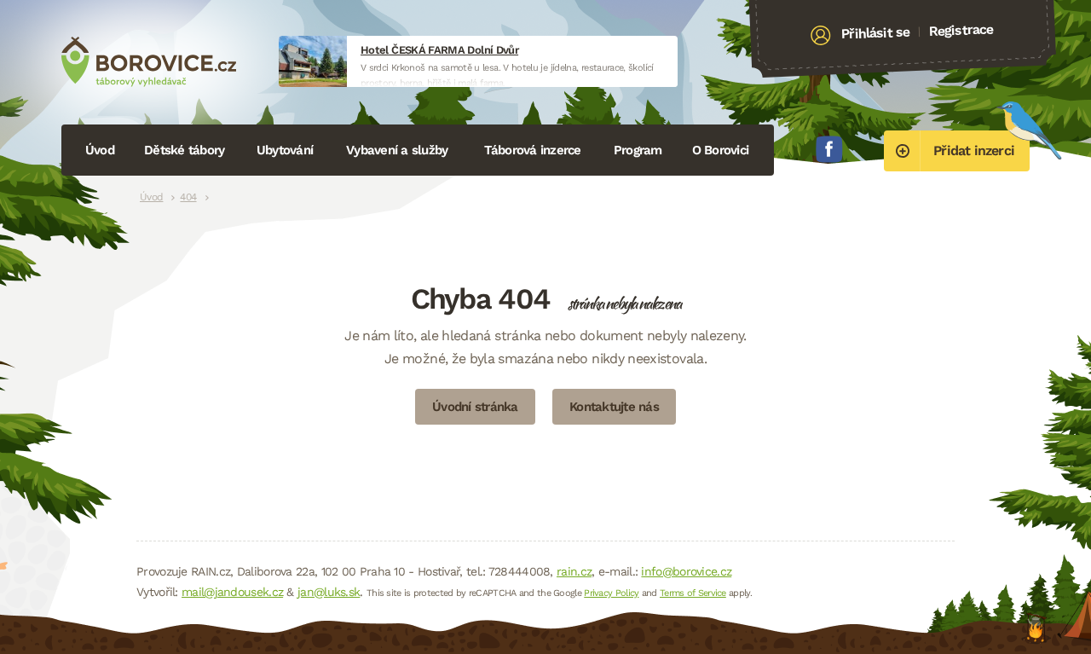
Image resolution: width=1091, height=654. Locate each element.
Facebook (829, 149)
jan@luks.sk (328, 592)
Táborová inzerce (532, 150)
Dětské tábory (184, 150)
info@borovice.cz (686, 571)
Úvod (99, 150)
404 (188, 197)
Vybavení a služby (396, 150)
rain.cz (574, 571)
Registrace (961, 29)
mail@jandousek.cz (232, 592)
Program (638, 150)
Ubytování (285, 150)
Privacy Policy (611, 593)
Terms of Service (693, 593)
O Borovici (720, 150)
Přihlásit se (875, 33)
